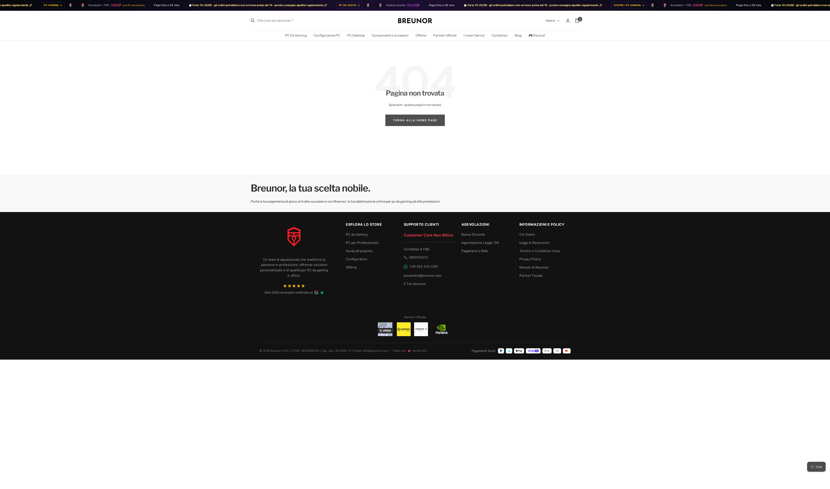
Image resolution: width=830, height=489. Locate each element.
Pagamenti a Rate (474, 251)
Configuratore (356, 259)
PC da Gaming (356, 234)
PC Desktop (356, 35)
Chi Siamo (527, 234)
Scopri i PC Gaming (614, 5)
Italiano (550, 20)
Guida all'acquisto (359, 251)
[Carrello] (577, 20)
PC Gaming (38, 5)
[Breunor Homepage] (294, 238)
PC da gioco (334, 5)
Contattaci (500, 35)
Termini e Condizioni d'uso (539, 251)
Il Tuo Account (415, 284)
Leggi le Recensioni (534, 243)
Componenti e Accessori (390, 35)
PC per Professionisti (362, 243)
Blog (518, 35)
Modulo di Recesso (534, 267)
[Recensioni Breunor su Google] (316, 292)
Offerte (420, 35)
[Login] (568, 20)
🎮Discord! (536, 35)
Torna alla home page (415, 120)
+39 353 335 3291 (423, 266)
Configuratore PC (327, 35)
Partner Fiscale (531, 275)
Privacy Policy (530, 259)
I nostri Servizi (474, 35)
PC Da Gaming (296, 35)
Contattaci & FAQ (416, 249)
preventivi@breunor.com (423, 275)
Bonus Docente (473, 234)
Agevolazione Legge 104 (480, 243)
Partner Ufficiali (445, 35)
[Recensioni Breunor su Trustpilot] (322, 292)
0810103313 (418, 257)
